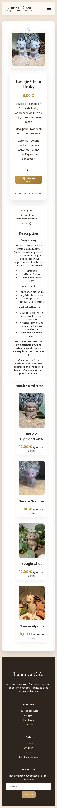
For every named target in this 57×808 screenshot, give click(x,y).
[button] (28, 29)
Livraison (28, 747)
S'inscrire (28, 794)
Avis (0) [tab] (26, 223)
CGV (28, 752)
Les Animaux (35, 193)
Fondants (28, 720)
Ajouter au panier (28, 179)
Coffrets (28, 724)
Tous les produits (28, 710)
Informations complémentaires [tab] (26, 217)
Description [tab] (26, 210)
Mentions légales (28, 757)
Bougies (28, 715)
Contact (28, 743)
